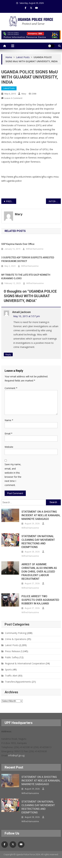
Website (9, 446)
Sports (8, 669)
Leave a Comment (13, 98)
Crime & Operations (15, 639)
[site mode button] (51, 46)
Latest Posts (9, 88)
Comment (11, 388)
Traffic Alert (11, 675)
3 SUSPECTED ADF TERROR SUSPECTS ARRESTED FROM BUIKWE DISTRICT (27, 259)
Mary (23, 93)
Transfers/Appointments (18, 681)
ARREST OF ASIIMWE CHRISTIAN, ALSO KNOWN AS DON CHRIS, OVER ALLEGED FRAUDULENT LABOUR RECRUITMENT (39, 571)
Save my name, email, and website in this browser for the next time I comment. (13, 475)
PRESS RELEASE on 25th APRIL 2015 (11, 201)
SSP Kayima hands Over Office (17, 244)
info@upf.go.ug (16, 755)
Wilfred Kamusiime (34, 249)
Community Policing (15, 633)
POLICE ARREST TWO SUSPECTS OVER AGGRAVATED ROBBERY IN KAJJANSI (40, 600)
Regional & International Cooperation (25, 663)
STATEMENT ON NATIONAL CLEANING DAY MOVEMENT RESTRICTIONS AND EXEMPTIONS (38, 542)
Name (9, 420)
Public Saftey (12, 657)
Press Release (12, 651)
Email (8, 433)
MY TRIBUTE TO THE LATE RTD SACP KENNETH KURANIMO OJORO (25, 276)
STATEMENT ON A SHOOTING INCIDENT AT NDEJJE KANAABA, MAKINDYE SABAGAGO (40, 515)
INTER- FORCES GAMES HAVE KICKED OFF (55, 201)
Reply (8, 354)
